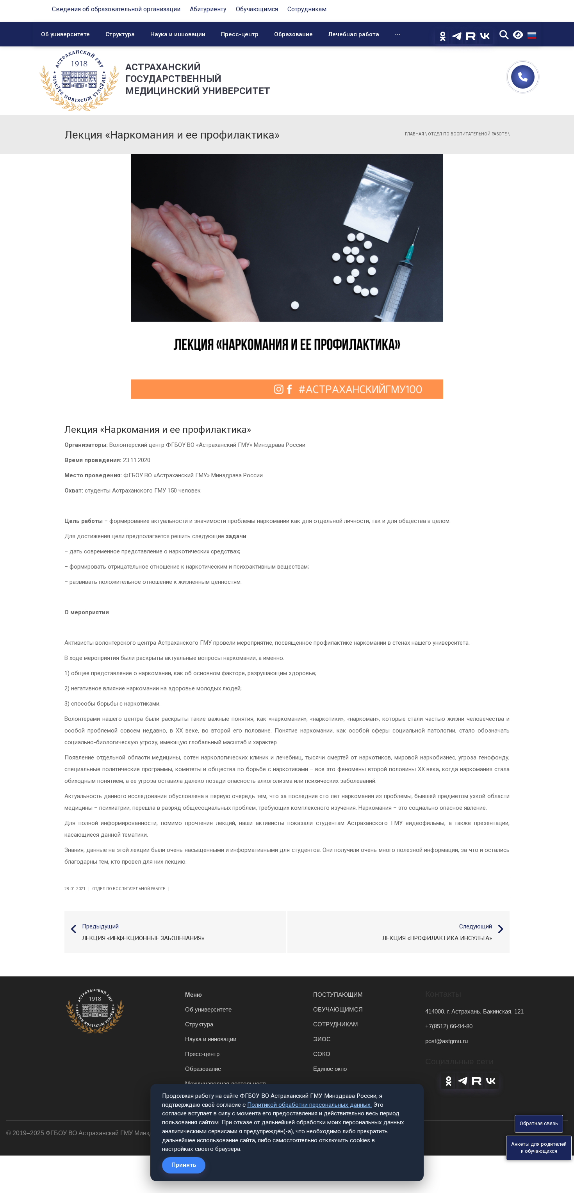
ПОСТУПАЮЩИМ (338, 994)
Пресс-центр (239, 34)
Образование (293, 34)
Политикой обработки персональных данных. (309, 1104)
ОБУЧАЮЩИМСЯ (338, 1009)
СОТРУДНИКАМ (335, 1024)
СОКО (321, 1054)
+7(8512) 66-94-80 (448, 1026)
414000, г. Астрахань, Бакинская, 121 (474, 1011)
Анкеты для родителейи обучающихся (539, 1147)
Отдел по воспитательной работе (467, 134)
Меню (193, 994)
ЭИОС (322, 1039)
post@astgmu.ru (446, 1041)
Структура (120, 34)
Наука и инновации (177, 34)
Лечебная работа (353, 34)
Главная (414, 134)
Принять (183, 1164)
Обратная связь (539, 1123)
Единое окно (330, 1068)
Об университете (65, 34)
